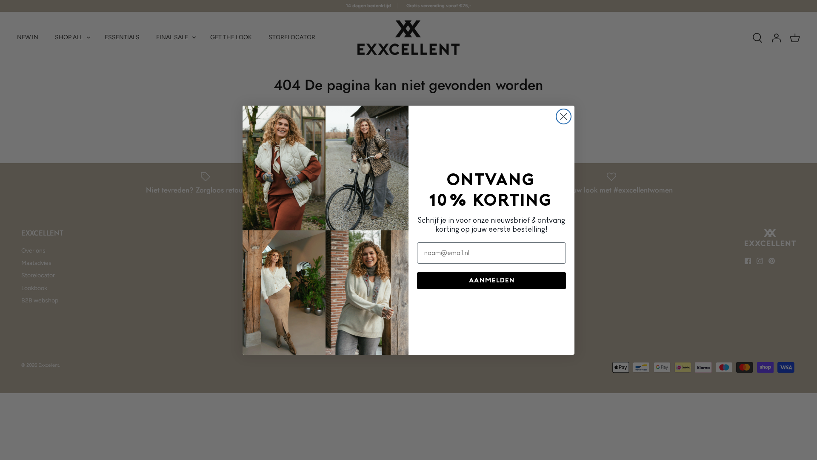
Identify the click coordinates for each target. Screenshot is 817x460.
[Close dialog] (563, 116)
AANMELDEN (491, 280)
